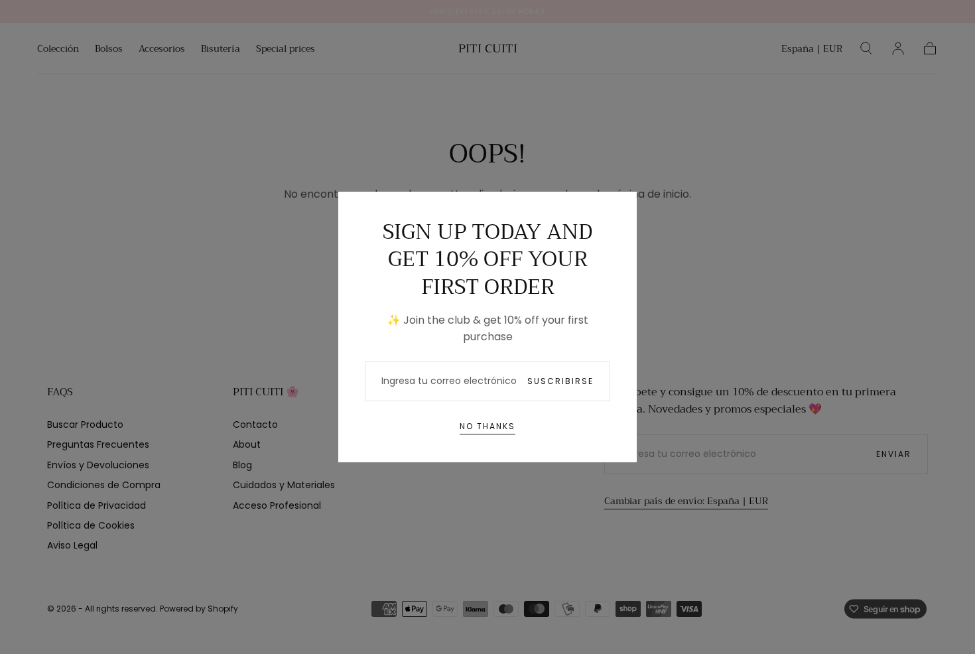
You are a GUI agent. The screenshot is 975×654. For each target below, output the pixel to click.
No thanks (487, 426)
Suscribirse (560, 381)
